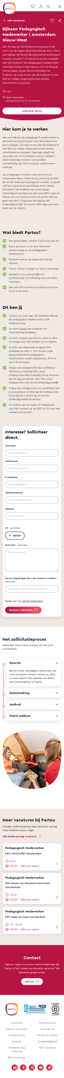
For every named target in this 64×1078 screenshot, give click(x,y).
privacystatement (32, 601)
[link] (32, 857)
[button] (60, 20)
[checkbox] (52, 20)
